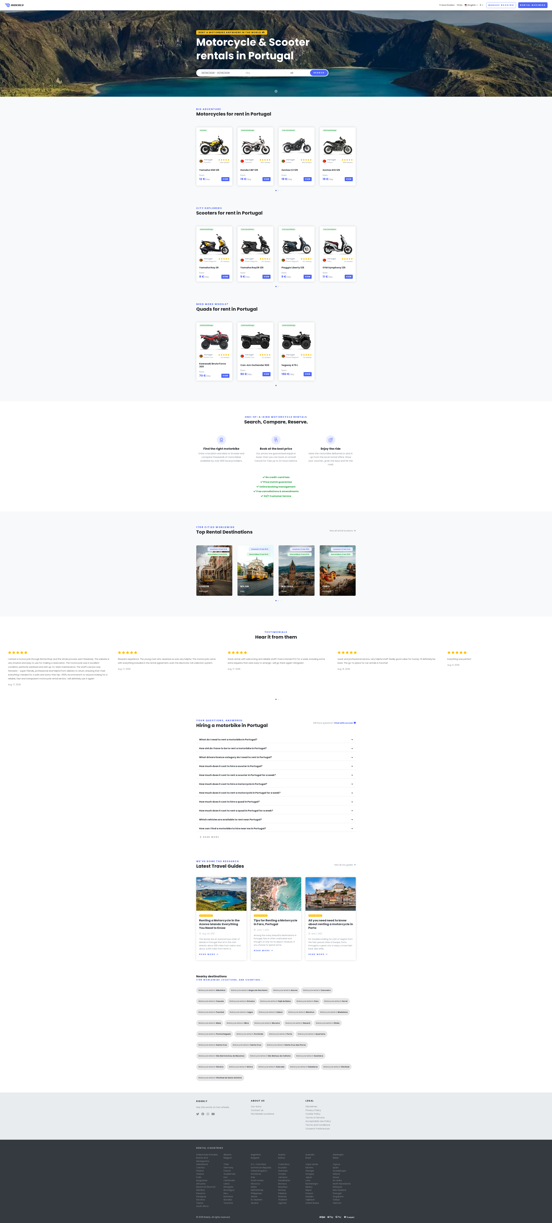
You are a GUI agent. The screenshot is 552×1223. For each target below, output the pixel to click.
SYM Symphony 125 (334, 267)
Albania (227, 1154)
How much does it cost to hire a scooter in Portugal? (230, 766)
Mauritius (282, 1186)
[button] (276, 190)
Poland (309, 1193)
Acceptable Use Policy (318, 1121)
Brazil (308, 1157)
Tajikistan (310, 1199)
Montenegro (311, 1183)
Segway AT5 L (289, 365)
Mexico (309, 1186)
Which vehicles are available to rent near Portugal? (230, 819)
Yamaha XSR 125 (209, 170)
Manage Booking (501, 5)
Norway (282, 1190)
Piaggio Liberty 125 (292, 267)
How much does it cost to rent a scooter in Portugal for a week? (237, 775)
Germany (228, 1167)
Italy (253, 1177)
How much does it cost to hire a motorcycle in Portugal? (233, 784)
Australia (309, 1154)
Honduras (256, 1173)
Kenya (336, 1177)
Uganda (282, 1203)
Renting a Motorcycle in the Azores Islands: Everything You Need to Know (219, 924)
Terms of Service (315, 1117)
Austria (281, 1154)
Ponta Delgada (210, 261)
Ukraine (254, 1203)
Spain (336, 1167)
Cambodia (229, 1180)
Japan (308, 1177)
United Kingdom (259, 1170)
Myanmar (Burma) (205, 1186)
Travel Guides (447, 5)
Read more (211, 837)
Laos (307, 1180)
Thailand (282, 1199)
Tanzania (228, 1203)
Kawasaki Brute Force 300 (212, 365)
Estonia (309, 1167)
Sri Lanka (337, 1180)
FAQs (459, 5)
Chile (226, 1164)
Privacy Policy (313, 1110)
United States (312, 1203)
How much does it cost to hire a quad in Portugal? (229, 801)
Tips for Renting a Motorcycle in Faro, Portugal (275, 922)
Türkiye (336, 1199)
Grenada (283, 1170)
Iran (225, 1177)
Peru (226, 1193)
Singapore (338, 1196)
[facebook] (202, 1114)
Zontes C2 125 (289, 170)
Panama (200, 1193)
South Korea (257, 1180)
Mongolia (228, 1186)
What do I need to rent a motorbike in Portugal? (228, 739)
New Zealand (339, 1190)
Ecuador (282, 1167)
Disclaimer (311, 1106)
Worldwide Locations (262, 1114)
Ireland (336, 1173)
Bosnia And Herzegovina (202, 1159)
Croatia (282, 1173)
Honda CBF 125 (249, 170)
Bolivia (281, 1157)
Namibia (200, 1190)
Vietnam (337, 1203)
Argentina (256, 1154)
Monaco (282, 1183)
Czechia (200, 1167)
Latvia (227, 1183)
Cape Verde (311, 1164)
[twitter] (197, 1114)
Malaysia (337, 1186)
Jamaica (282, 1177)
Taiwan (199, 1203)
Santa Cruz (208, 357)
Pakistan (282, 1193)
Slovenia (200, 1199)
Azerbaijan (338, 1154)
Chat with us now (343, 723)
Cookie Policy (312, 1114)
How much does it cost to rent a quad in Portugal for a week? (236, 810)
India (198, 1177)
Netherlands (257, 1190)
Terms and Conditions (317, 1125)
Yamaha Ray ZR (209, 267)
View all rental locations (341, 530)
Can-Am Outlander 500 (254, 365)
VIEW (225, 179)
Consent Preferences (317, 1128)
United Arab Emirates (207, 1154)
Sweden (309, 1196)
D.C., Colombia (258, 1164)
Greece (200, 1173)
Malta (254, 1186)
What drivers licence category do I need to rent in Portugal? (235, 757)
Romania (228, 1196)
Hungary (309, 1173)
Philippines (256, 1193)
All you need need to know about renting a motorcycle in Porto (330, 924)
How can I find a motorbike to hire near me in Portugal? (232, 828)
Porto (329, 261)
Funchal (207, 162)
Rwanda (282, 1196)
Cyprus (336, 1164)
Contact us (257, 1110)
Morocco (255, 1183)
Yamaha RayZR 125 (251, 267)
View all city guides (343, 864)
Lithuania (200, 1183)
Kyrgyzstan (201, 1180)
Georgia (309, 1170)
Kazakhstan (284, 1180)
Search (319, 73)
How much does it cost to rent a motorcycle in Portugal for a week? (239, 792)
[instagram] (208, 1114)
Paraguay (201, 1196)
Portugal (337, 1193)
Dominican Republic (261, 1167)
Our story (256, 1106)
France (227, 1170)
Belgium (228, 1157)
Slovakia (228, 1199)
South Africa (202, 1206)
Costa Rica (283, 1164)
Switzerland (202, 1164)
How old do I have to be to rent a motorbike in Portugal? (233, 748)
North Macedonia (342, 1183)
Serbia (254, 1196)
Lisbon (289, 162)
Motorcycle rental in (212, 990)
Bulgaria (255, 1157)
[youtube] (213, 1114)
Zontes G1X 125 (331, 170)
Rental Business (533, 5)
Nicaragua (229, 1190)
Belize (336, 1157)
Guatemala (229, 1173)
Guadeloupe (339, 1170)
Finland (200, 1170)
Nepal (308, 1190)
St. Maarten (256, 1199)
